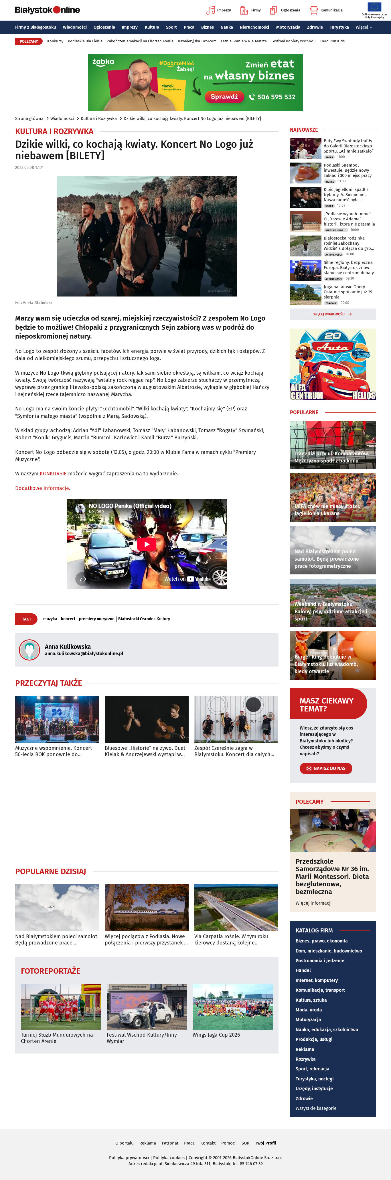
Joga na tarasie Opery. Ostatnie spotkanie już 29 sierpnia (348, 292)
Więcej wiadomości (329, 314)
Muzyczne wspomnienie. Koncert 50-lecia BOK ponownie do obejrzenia (53, 751)
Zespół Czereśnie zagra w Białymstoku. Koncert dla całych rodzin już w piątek (232, 751)
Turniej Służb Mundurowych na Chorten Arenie (57, 1038)
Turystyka (339, 27)
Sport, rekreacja (312, 1069)
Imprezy (224, 10)
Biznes (207, 27)
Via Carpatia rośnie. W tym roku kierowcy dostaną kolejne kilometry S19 (231, 940)
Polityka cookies (169, 1157)
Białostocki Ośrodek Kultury (144, 619)
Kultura (152, 27)
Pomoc (228, 1143)
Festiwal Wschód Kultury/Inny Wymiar (142, 1038)
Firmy (256, 10)
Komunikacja (332, 10)
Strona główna (29, 118)
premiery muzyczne (96, 619)
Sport (171, 27)
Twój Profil (265, 1143)
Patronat (170, 1143)
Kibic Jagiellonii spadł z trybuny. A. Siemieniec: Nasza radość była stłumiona (346, 194)
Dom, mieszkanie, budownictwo (329, 951)
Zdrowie (315, 27)
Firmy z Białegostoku (35, 27)
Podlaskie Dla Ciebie (85, 41)
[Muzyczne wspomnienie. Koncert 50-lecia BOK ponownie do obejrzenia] (57, 719)
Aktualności (333, 254)
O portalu (124, 1143)
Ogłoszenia (290, 10)
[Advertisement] (147, 812)
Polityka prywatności (129, 1157)
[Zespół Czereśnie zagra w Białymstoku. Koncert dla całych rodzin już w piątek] (236, 719)
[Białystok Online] (47, 10)
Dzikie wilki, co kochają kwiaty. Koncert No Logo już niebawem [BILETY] (192, 118)
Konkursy (55, 41)
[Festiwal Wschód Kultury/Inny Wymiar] (147, 1007)
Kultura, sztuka (311, 1000)
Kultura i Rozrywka (99, 118)
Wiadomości (75, 27)
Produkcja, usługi (314, 1039)
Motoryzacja (288, 27)
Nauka (227, 27)
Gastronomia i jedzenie (320, 960)
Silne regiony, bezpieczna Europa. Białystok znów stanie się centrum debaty (349, 267)
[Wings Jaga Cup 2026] (233, 1007)
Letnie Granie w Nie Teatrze (244, 41)
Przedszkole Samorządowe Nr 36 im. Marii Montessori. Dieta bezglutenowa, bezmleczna (332, 877)
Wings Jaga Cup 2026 (216, 1035)
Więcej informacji (314, 903)
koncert (68, 619)
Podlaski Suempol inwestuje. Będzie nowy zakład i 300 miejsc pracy (348, 170)
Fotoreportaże (50, 970)
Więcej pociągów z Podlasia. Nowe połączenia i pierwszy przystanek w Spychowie (146, 940)
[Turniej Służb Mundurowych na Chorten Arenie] (61, 1007)
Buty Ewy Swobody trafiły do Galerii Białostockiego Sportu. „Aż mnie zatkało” (349, 146)
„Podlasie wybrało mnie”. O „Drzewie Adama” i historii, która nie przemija (349, 219)
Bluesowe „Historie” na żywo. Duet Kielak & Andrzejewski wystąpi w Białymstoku (145, 751)
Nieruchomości (254, 27)
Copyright (198, 1157)
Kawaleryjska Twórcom (197, 41)
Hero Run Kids (332, 41)
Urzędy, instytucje (314, 1088)
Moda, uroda (309, 1010)
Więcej (362, 27)
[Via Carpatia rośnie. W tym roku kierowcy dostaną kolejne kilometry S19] (236, 907)
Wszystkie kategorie (316, 1108)
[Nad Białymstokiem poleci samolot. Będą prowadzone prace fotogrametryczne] (57, 907)
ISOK (244, 1143)
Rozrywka (306, 1059)
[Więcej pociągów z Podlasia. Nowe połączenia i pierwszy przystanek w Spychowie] (147, 907)
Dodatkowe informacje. (42, 488)
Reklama (305, 1049)
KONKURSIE (53, 474)
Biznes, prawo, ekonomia (322, 941)
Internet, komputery (317, 980)
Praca (189, 27)
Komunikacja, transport (320, 990)
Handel (303, 970)
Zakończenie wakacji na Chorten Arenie (140, 41)
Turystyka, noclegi (315, 1079)
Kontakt (208, 1143)
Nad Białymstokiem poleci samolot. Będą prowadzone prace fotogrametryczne (56, 940)
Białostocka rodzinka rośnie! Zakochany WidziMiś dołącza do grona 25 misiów (350, 243)
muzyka (50, 619)
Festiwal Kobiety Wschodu (293, 41)
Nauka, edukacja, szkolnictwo (327, 1029)
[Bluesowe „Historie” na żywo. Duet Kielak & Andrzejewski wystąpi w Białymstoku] (147, 719)
